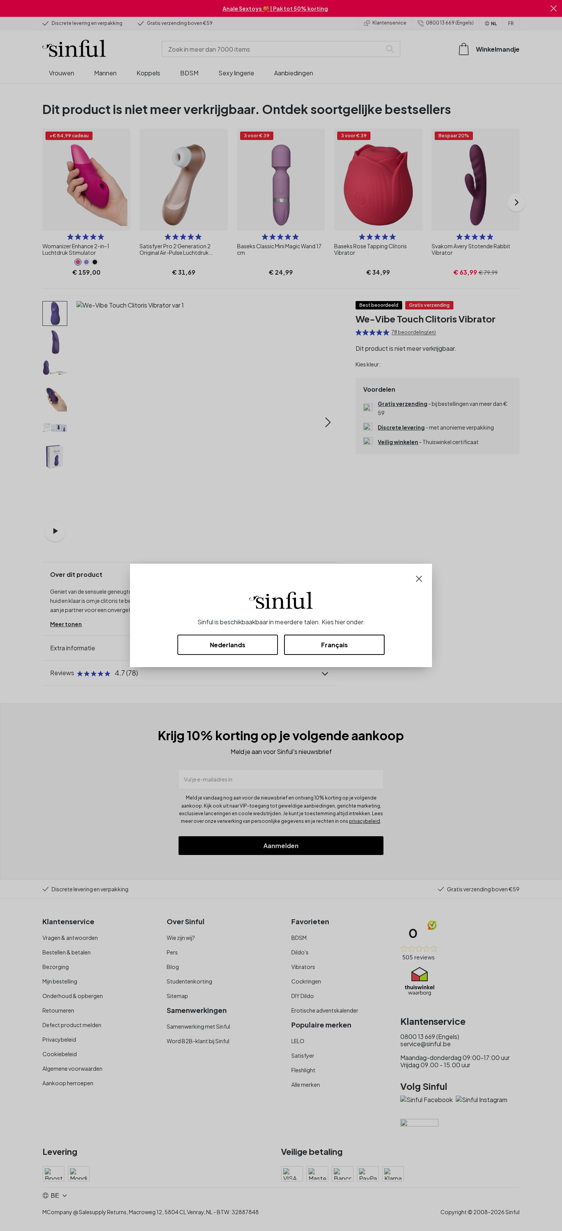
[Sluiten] (419, 578)
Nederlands (227, 645)
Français (334, 645)
